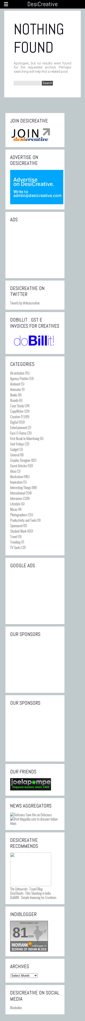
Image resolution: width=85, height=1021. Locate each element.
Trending (15, 542)
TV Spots (15, 547)
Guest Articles (18, 465)
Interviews (16, 498)
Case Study (17, 405)
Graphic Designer (20, 460)
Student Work (18, 531)
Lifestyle (15, 503)
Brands (14, 400)
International (17, 492)
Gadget (14, 449)
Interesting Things (20, 487)
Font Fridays (17, 443)
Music (13, 509)
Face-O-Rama (18, 433)
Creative (15, 416)
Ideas (13, 471)
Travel (13, 536)
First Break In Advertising (24, 438)
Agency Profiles (19, 378)
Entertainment (18, 427)
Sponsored (16, 525)
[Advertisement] (35, 249)
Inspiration (16, 482)
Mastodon (16, 1007)
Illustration (16, 476)
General (14, 454)
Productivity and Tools (23, 520)
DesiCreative (42, 4)
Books (13, 394)
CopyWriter (17, 411)
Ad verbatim (17, 373)
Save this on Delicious (38, 814)
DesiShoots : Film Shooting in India (30, 893)
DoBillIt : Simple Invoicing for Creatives (33, 897)
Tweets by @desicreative (25, 302)
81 (20, 932)
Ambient (15, 383)
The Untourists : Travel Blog (26, 888)
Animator (15, 389)
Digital (14, 422)
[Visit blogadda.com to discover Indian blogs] (35, 823)
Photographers (18, 514)
